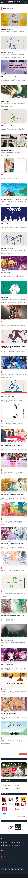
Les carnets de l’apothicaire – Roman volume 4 (13, 372)
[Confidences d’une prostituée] (14, 704)
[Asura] (14, 312)
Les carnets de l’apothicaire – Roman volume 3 (13, 494)
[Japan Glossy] (14, 2)
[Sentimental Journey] (14, 165)
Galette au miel (6, 272)
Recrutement (4, 854)
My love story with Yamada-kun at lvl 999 (12, 445)
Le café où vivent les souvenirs (9, 689)
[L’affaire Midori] (14, 91)
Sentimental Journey (7, 174)
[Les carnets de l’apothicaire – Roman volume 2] (14, 533)
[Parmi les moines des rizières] (14, 116)
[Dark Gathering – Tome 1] (14, 654)
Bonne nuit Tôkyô (6, 223)
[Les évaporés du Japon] (14, 238)
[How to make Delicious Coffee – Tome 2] (14, 558)
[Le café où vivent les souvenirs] (14, 679)
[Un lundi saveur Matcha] (14, 140)
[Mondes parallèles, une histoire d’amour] (14, 67)
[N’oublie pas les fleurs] (14, 19)
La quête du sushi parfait (8, 396)
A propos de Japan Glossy (7, 859)
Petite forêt (5, 297)
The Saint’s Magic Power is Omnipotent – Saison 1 (14, 199)
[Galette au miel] (14, 263)
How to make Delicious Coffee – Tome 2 (11, 568)
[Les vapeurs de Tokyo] (14, 42)
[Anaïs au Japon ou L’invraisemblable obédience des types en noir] (14, 336)
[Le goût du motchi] (14, 460)
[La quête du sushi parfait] (14, 386)
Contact (3, 857)
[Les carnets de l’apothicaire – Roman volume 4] (14, 362)
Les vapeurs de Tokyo (7, 52)
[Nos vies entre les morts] (14, 630)
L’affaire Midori (6, 101)
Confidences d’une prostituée (9, 713)
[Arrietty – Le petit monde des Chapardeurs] (14, 509)
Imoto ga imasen (6, 738)
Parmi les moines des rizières (9, 125)
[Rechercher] (26, 2)
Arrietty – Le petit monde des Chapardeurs (12, 519)
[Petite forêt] (14, 287)
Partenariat (3, 856)
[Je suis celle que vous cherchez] (14, 411)
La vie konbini (5, 591)
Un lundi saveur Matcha (8, 150)
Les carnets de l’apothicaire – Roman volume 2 (13, 543)
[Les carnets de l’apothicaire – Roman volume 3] (14, 484)
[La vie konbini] (14, 581)
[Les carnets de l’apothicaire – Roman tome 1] (14, 606)
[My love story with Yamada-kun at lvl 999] (14, 435)
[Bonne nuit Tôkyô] (14, 214)
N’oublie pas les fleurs (7, 29)
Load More (13, 748)
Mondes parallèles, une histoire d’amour (12, 76)
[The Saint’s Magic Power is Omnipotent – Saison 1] (14, 189)
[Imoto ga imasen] (14, 728)
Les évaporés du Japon (7, 248)
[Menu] (2, 2)
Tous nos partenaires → (21, 816)
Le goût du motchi (6, 470)
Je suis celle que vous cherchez (10, 421)
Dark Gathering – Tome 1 (8, 664)
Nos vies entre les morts (8, 640)
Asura (3, 321)
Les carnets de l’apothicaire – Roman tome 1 (13, 615)
